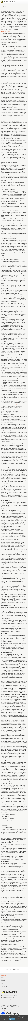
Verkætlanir (3, 979)
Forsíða (2, 977)
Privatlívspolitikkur (19, 1019)
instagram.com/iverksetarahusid (10, 995)
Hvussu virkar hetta (5, 982)
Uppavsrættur (4, 986)
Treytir (2, 983)
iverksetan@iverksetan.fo (17, 404)
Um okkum (3, 980)
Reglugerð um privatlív (5, 31)
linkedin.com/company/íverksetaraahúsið (12, 999)
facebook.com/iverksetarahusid (10, 994)
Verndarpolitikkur (4, 985)
